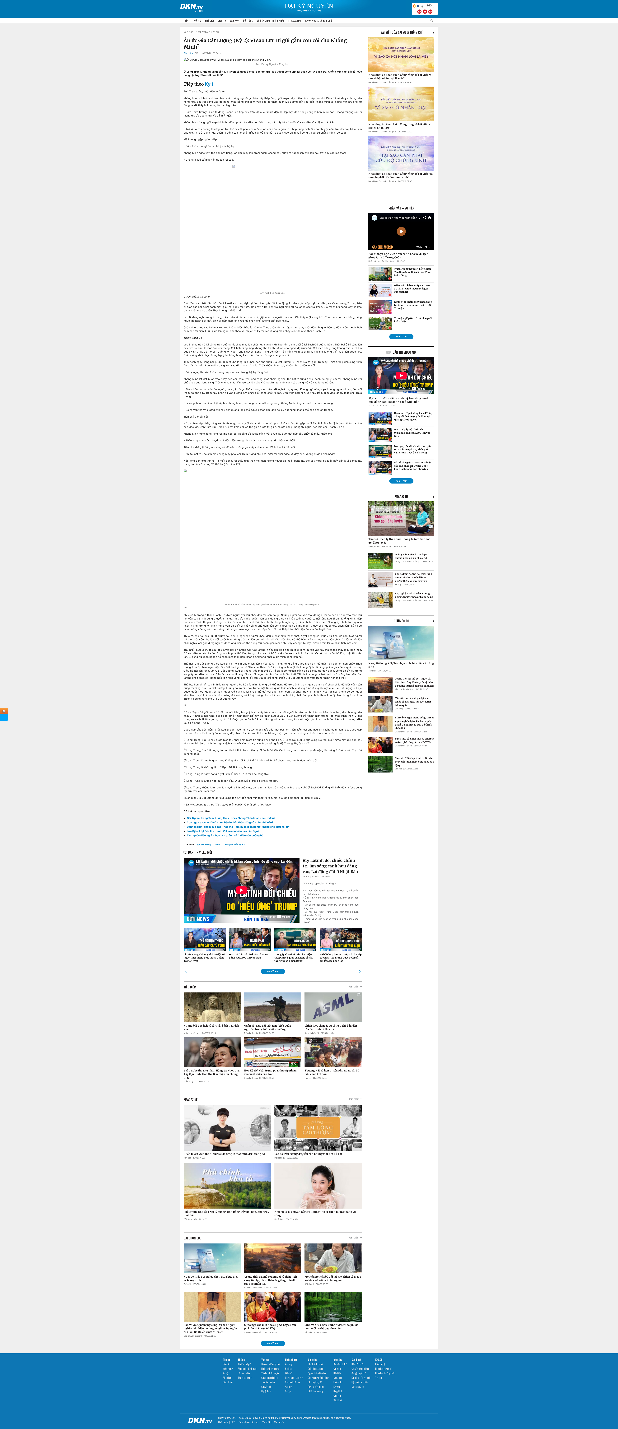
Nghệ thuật (279, 1219)
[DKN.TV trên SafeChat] (414, 6)
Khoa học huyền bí (383, 1369)
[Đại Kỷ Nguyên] (191, 5)
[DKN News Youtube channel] (419, 11)
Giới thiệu (223, 1422)
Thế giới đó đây (244, 1378)
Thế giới (209, 20)
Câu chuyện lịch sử (207, 31)
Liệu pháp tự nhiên (359, 1382)
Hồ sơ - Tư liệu (244, 1373)
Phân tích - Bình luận (247, 1369)
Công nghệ (380, 1364)
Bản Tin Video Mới (405, 352)
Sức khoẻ (337, 1400)
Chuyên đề (266, 1387)
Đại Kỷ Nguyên (282, 1418)
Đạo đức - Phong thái (270, 1364)
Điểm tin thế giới (251, 1033)
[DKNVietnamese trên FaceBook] (418, 6)
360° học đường (315, 1391)
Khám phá (337, 1382)
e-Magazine (294, 20)
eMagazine (401, 496)
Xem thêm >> (355, 986)
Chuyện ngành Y (358, 1373)
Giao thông (228, 1382)
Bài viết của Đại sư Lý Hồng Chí (401, 32)
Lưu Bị (217, 844)
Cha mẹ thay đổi (315, 1382)
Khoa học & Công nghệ (318, 20)
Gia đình (337, 1369)
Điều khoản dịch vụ (248, 1422)
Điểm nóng (188, 1081)
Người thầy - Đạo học (317, 1373)
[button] (359, 971)
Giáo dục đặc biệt (315, 1369)
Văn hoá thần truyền (253, 1288)
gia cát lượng (204, 844)
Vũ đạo (288, 1391)
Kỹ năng (337, 1387)
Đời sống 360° (340, 1364)
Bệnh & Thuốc (357, 1364)
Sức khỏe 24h (357, 1387)
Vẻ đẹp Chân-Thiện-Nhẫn (271, 20)
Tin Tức (306, 876)
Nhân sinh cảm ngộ (270, 1369)
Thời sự (196, 20)
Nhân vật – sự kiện (401, 208)
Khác (397, 584)
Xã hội (225, 1373)
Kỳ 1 (209, 84)
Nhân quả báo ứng (192, 1033)
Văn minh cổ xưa (292, 1382)
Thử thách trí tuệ (315, 1364)
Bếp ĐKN (337, 1373)
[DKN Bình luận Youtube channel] (425, 11)
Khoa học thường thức (385, 1373)
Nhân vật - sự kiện (376, 261)
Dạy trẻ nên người (316, 1387)
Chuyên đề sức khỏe (360, 1369)
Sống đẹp (337, 1378)
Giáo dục (312, 1360)
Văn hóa (234, 20)
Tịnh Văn (188, 53)
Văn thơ (288, 1387)
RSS (233, 1422)
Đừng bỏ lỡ (401, 620)
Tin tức (378, 1378)
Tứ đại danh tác (268, 1382)
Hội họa (288, 1369)
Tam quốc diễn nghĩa (234, 844)
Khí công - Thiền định (360, 1378)
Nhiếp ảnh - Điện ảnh (294, 1378)
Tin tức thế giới (244, 1364)
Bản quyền (278, 1422)
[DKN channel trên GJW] (428, 6)
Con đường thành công (318, 1378)
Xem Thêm (273, 971)
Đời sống (248, 20)
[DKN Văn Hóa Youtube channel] (430, 11)
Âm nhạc (289, 1364)
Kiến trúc (289, 1373)
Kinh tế (226, 1364)
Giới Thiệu (199, 10)
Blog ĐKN (337, 1391)
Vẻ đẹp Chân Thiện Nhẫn (379, 546)
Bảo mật (266, 1422)
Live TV (222, 20)
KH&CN (379, 1360)
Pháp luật (227, 1378)
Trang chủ (186, 20)
